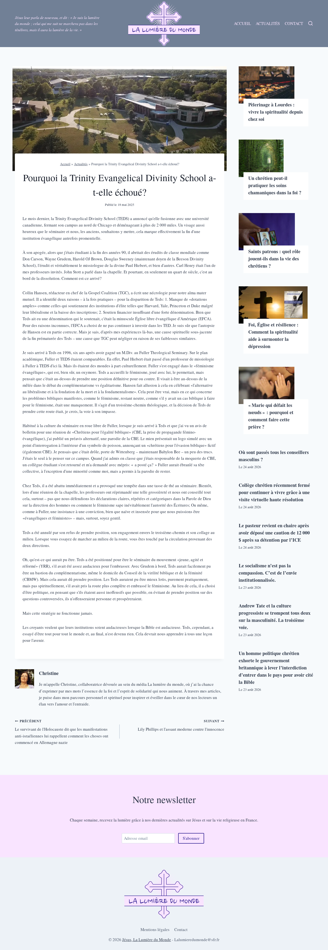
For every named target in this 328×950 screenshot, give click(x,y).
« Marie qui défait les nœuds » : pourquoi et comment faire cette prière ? (270, 416)
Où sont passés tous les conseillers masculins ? (274, 456)
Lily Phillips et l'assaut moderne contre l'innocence (181, 725)
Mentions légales (155, 929)
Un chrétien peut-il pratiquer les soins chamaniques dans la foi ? (274, 185)
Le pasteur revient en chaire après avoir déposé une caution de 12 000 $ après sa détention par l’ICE (274, 532)
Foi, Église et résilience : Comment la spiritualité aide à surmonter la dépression (273, 335)
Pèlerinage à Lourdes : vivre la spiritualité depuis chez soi (275, 112)
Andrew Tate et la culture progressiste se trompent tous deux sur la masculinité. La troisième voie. (274, 616)
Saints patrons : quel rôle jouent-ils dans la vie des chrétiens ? (274, 258)
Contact (294, 23)
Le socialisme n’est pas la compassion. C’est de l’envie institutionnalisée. (268, 572)
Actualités (268, 23)
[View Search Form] (310, 23)
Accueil (242, 23)
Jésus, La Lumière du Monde (146, 939)
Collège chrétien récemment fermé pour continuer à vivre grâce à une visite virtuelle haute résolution (274, 492)
